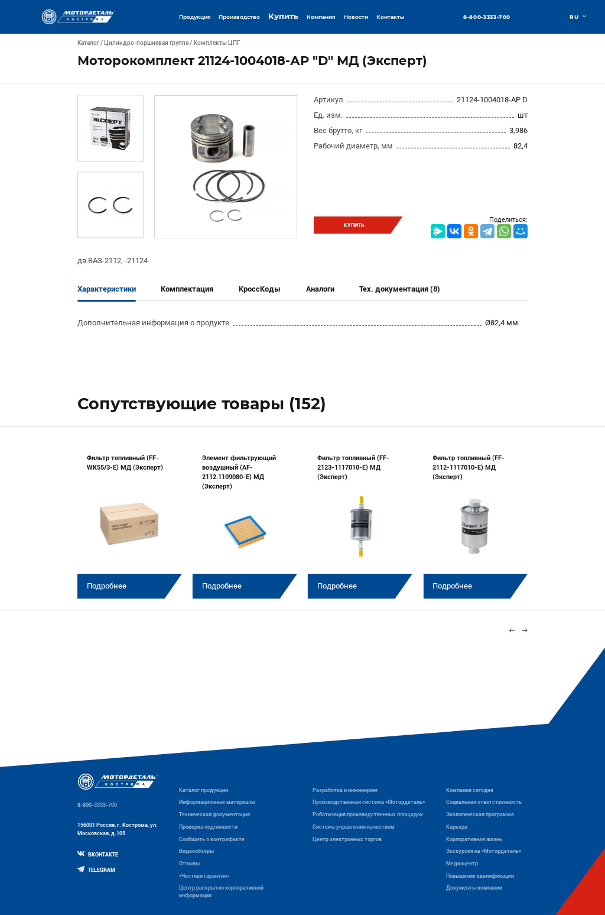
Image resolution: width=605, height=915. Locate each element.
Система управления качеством (354, 827)
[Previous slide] (512, 630)
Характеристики (106, 288)
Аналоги (320, 288)
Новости (356, 17)
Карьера (456, 827)
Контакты (390, 17)
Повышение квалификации (480, 876)
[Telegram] (487, 231)
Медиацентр (462, 863)
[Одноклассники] (471, 231)
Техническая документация (214, 814)
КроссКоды (260, 288)
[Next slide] (525, 630)
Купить (283, 16)
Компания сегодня (469, 790)
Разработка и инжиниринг (345, 790)
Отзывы (189, 863)
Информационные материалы (217, 802)
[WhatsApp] (504, 231)
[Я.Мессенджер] (438, 231)
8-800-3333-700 (486, 17)
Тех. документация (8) (399, 288)
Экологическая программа (480, 814)
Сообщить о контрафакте (212, 839)
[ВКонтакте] (454, 231)
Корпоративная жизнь (474, 839)
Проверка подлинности (208, 827)
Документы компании (474, 888)
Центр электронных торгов (347, 839)
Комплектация (187, 288)
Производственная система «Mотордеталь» (369, 802)
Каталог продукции (203, 790)
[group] (129, 520)
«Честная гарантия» (204, 876)
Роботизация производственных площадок (368, 814)
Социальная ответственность (484, 802)
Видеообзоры (196, 851)
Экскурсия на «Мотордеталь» (483, 851)
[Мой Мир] (520, 231)
